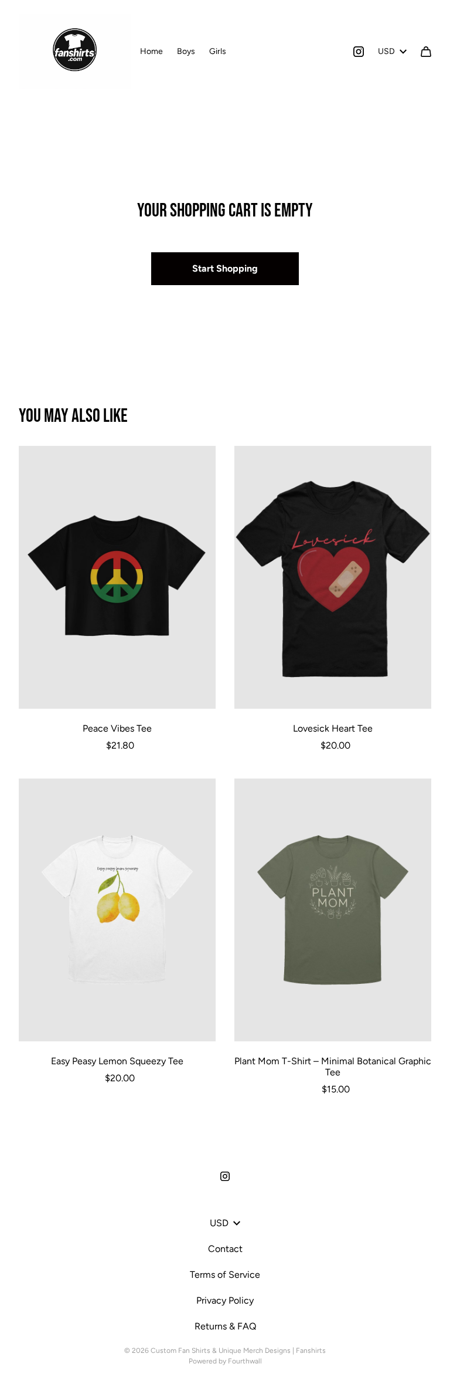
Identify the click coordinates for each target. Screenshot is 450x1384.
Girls (217, 51)
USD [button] (386, 51)
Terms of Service (225, 1274)
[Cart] (426, 51)
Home (151, 51)
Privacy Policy (225, 1300)
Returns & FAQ (225, 1326)
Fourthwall (245, 1361)
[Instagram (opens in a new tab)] (358, 51)
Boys (186, 51)
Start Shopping (225, 268)
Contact (225, 1248)
